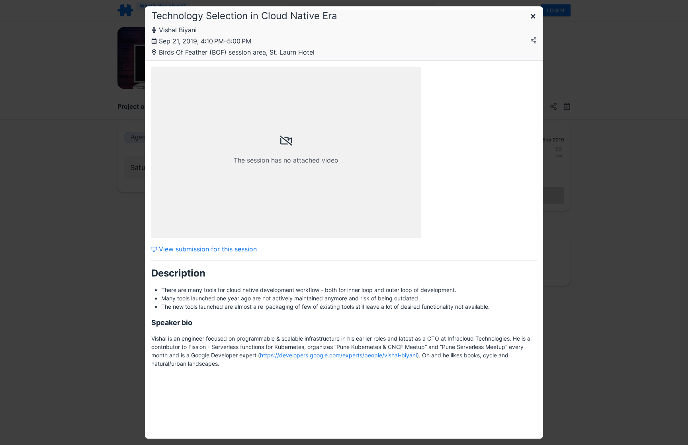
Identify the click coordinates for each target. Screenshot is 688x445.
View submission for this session (207, 249)
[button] (533, 17)
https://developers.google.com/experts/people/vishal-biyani (338, 355)
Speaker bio (171, 322)
